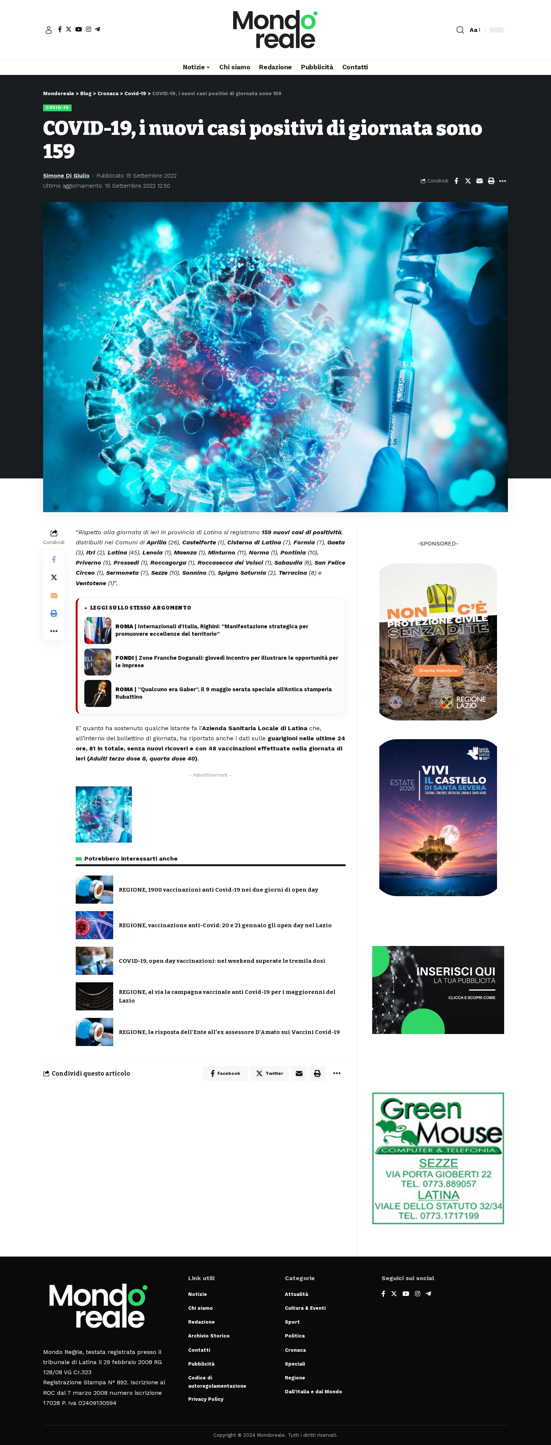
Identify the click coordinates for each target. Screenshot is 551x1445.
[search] (460, 30)
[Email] (479, 181)
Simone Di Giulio (66, 175)
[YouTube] (78, 29)
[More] (502, 181)
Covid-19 (57, 107)
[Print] (491, 181)
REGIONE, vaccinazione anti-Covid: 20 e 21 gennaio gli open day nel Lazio (225, 925)
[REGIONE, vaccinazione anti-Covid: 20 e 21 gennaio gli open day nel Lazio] (94, 925)
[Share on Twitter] (468, 181)
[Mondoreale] (275, 30)
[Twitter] (68, 29)
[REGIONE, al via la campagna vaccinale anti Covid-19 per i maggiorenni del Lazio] (94, 996)
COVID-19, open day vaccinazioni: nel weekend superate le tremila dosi (222, 961)
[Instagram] (88, 29)
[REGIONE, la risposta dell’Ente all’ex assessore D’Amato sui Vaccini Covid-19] (94, 1032)
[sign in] (48, 30)
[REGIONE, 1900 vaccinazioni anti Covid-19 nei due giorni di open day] (94, 890)
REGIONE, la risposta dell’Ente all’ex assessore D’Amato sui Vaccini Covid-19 (229, 1032)
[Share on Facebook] (456, 181)
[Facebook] (60, 29)
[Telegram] (97, 29)
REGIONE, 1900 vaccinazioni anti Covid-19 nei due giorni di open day (218, 889)
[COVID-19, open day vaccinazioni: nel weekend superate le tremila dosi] (94, 961)
